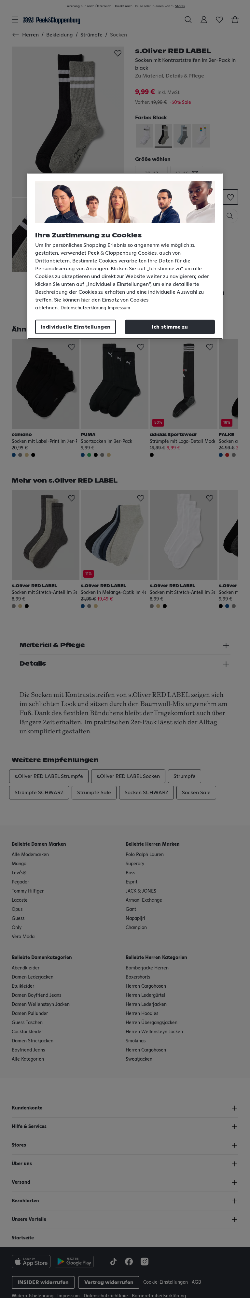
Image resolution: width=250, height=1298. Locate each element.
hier (85, 300)
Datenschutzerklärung (83, 308)
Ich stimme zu (170, 327)
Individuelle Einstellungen (75, 327)
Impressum (119, 308)
